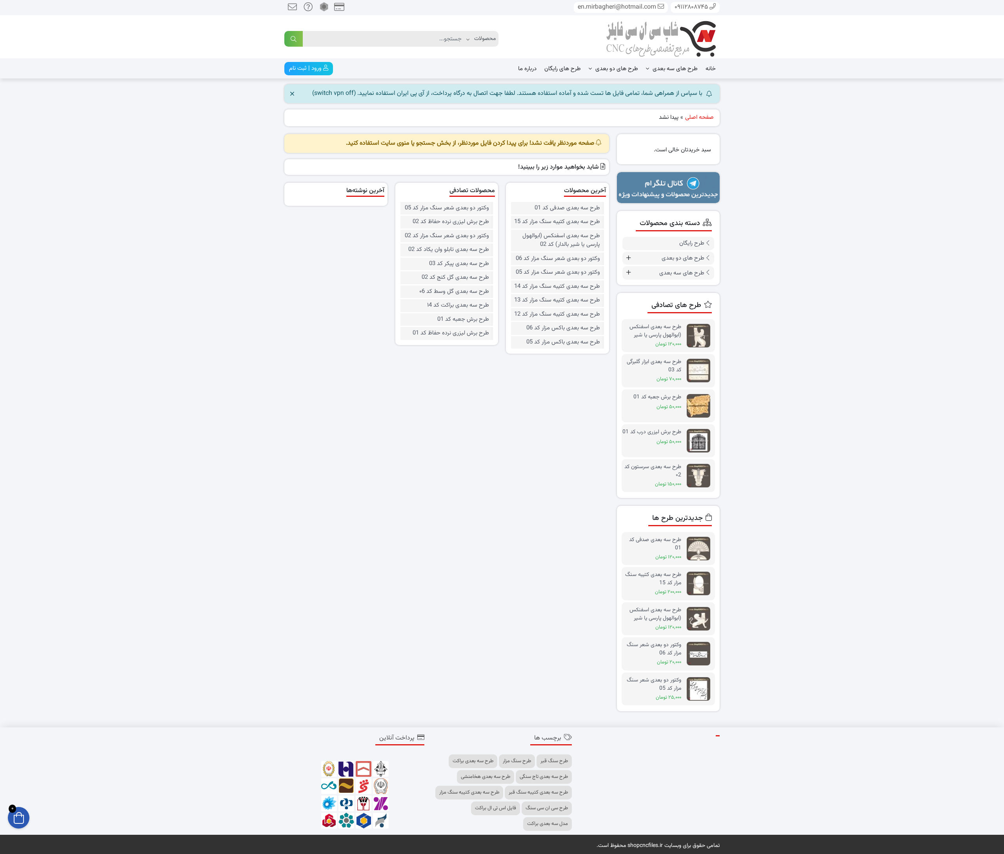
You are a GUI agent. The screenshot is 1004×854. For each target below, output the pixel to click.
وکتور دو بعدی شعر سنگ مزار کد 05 (558, 272)
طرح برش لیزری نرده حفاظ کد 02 (451, 222)
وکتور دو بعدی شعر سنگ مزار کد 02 (447, 236)
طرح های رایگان (562, 68)
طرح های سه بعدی (674, 68)
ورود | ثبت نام (306, 68)
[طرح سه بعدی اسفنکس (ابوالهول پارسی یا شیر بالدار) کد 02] (700, 618)
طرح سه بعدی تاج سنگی (544, 777)
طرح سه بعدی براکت (473, 761)
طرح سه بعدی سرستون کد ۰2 (652, 471)
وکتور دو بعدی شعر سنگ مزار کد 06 (558, 258)
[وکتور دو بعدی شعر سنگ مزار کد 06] (700, 653)
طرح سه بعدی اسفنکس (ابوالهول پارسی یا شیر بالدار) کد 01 (655, 331)
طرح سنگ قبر (554, 761)
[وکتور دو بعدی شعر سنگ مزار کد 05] (700, 689)
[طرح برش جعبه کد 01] (700, 406)
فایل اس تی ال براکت (495, 808)
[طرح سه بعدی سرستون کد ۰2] (700, 475)
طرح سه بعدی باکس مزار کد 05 (563, 342)
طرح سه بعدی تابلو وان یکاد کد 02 (448, 249)
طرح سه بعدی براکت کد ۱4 (458, 305)
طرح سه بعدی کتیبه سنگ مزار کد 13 (557, 300)
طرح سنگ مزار (517, 761)
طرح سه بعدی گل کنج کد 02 (455, 277)
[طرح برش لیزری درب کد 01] (700, 440)
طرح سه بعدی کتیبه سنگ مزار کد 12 (557, 314)
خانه (711, 68)
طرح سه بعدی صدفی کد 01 (567, 208)
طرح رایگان (691, 243)
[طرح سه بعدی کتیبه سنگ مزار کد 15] (700, 583)
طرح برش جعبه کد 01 (463, 319)
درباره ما (527, 68)
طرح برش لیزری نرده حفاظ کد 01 (451, 333)
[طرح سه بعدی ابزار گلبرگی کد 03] (700, 370)
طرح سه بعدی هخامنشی (485, 777)
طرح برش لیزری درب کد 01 (651, 432)
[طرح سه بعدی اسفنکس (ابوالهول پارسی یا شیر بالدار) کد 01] (700, 335)
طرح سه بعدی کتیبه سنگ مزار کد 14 (557, 286)
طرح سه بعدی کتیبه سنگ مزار (469, 792)
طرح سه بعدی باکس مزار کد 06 (563, 328)
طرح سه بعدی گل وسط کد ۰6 (454, 291)
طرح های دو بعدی (616, 68)
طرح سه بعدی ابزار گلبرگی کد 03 (654, 366)
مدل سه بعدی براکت (547, 824)
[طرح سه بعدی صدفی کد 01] (700, 548)
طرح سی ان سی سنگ (547, 808)
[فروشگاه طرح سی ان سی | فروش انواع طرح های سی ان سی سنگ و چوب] (661, 37)
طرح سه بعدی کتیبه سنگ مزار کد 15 (557, 222)
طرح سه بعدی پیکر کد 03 (459, 264)
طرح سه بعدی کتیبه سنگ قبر (538, 792)
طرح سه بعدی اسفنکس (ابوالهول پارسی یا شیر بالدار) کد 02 (561, 240)
